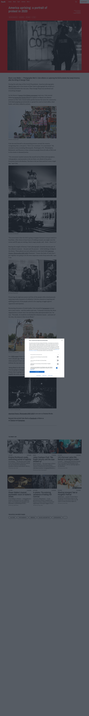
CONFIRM (37, 371)
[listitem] (44, 354)
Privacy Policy (50, 375)
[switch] (57, 357)
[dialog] (44, 358)
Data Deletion (38, 375)
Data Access (44, 375)
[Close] (62, 341)
